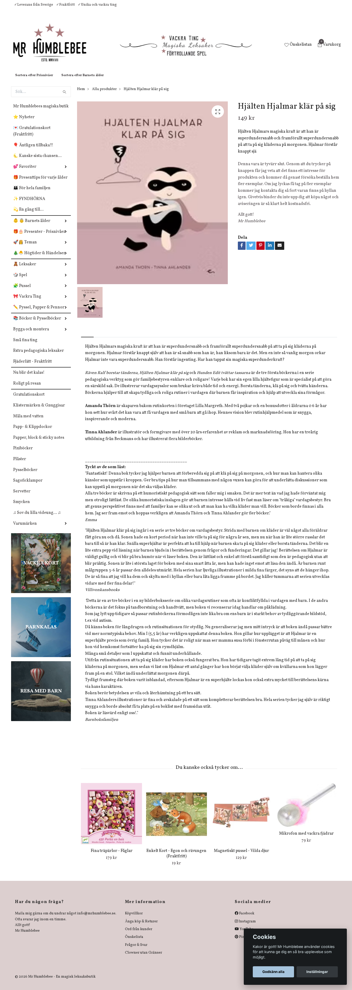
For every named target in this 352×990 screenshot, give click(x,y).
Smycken (21, 507)
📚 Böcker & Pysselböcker (37, 323)
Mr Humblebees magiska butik (41, 111)
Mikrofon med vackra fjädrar (306, 839)
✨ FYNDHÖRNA (29, 204)
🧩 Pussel (22, 291)
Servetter (21, 496)
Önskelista (134, 942)
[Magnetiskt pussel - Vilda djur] (241, 818)
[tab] (87, 337)
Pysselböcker (25, 475)
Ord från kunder (138, 934)
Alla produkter (104, 94)
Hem (81, 94)
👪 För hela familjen (32, 193)
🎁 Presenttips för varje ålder (40, 183)
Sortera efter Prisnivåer (34, 80)
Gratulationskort (29, 400)
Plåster (19, 464)
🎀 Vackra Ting (27, 302)
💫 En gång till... (28, 215)
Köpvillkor (134, 918)
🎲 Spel (20, 280)
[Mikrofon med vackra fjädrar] (306, 810)
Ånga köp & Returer (141, 926)
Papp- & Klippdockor (32, 432)
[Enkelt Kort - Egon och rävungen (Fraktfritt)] (176, 818)
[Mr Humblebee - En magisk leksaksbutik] (54, 48)
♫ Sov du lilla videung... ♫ (37, 518)
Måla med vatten (28, 421)
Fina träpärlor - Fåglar (111, 856)
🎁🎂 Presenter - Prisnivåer (39, 237)
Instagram (247, 926)
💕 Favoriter (24, 172)
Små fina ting (25, 345)
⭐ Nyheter (24, 122)
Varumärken (25, 529)
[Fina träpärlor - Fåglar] (111, 818)
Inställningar (317, 972)
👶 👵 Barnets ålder (31, 226)
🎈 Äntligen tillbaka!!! (33, 150)
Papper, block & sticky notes (38, 443)
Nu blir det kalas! (29, 378)
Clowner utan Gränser (143, 957)
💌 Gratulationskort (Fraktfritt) (32, 136)
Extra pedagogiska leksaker (38, 356)
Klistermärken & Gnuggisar (39, 410)
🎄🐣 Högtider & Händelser (39, 258)
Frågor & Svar (136, 950)
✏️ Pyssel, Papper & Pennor (38, 312)
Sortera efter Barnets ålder (82, 80)
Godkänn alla (273, 972)
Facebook (246, 918)
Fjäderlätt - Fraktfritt (32, 367)
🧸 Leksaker (24, 269)
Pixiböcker (23, 453)
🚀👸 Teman (25, 247)
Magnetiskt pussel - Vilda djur (241, 856)
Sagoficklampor (28, 486)
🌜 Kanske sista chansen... (37, 161)
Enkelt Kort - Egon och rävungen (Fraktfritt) (176, 858)
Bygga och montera (31, 334)
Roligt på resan (27, 389)
